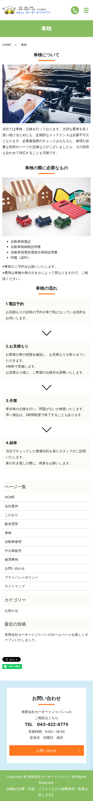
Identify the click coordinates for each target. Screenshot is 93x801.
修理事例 (11, 559)
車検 (8, 533)
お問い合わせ (15, 568)
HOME (6, 44)
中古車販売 (13, 551)
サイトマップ (15, 586)
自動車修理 (13, 541)
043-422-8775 (52, 724)
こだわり (11, 515)
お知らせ (11, 610)
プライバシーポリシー (21, 577)
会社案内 (11, 506)
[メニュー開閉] (86, 10)
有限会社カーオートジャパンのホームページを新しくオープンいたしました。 (46, 637)
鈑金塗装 (11, 524)
